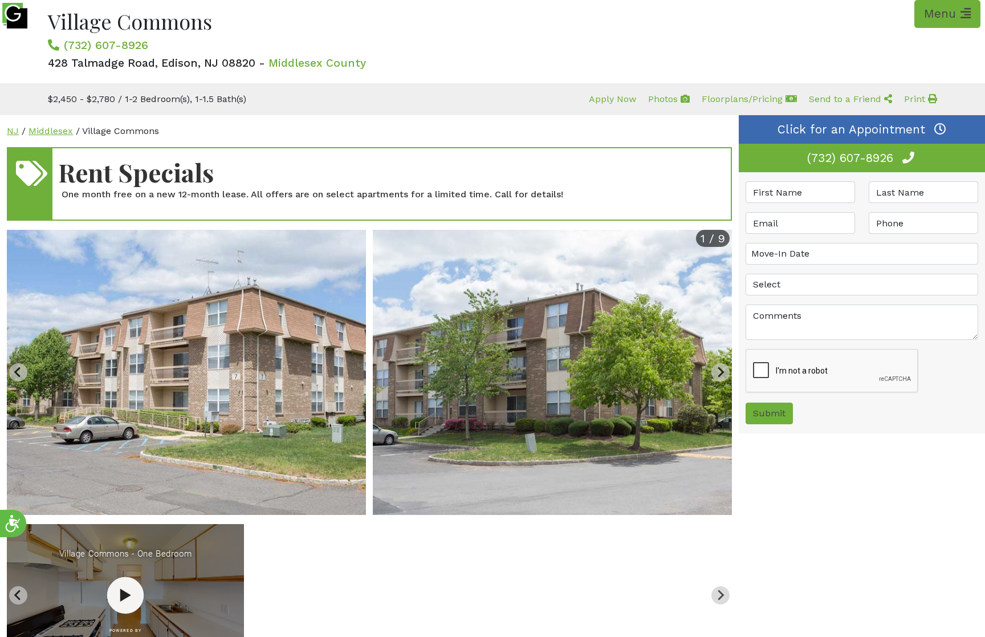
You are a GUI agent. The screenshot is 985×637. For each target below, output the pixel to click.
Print (916, 99)
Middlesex (51, 130)
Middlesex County (317, 63)
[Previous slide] (18, 372)
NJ (13, 130)
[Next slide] (720, 372)
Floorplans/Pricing (743, 99)
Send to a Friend (846, 99)
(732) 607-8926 (106, 45)
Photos (664, 99)
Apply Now (612, 99)
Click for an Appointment (851, 129)
